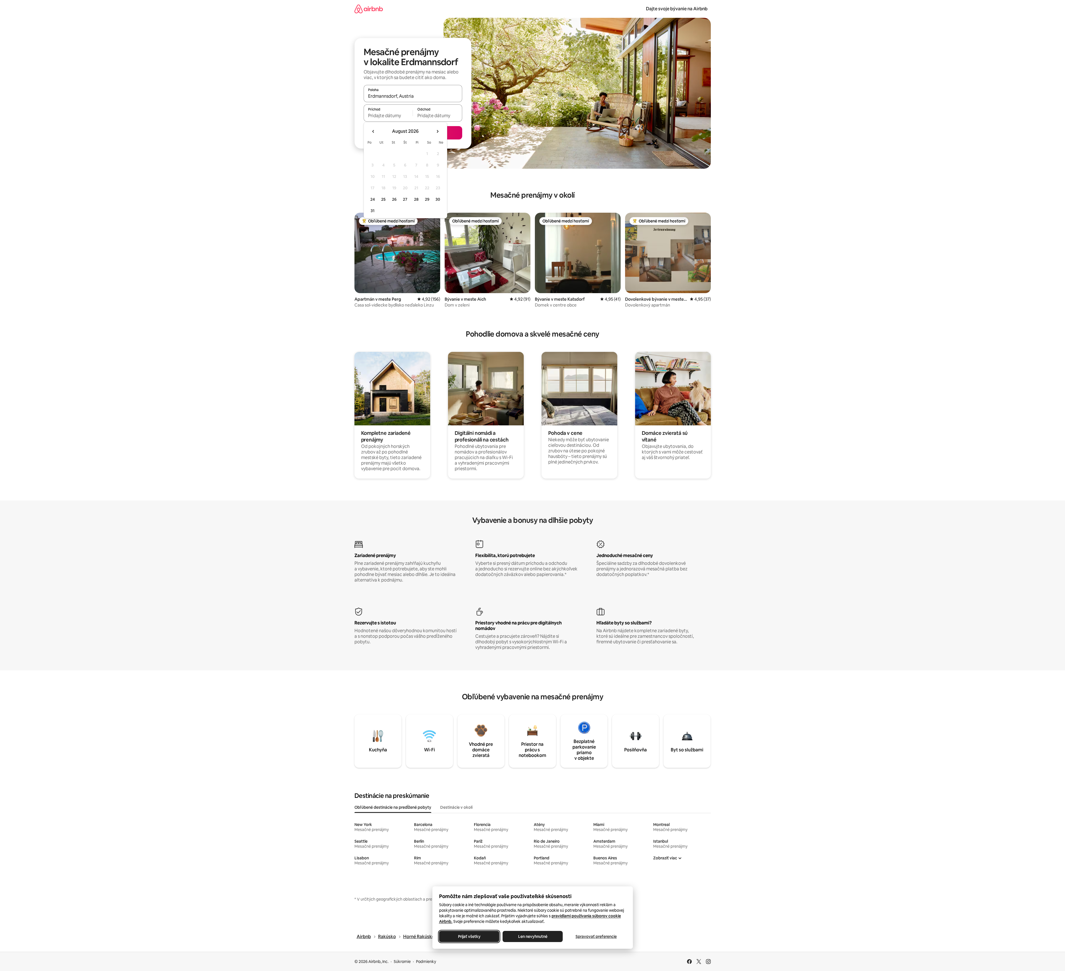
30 (437, 199)
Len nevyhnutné (532, 936)
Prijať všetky (469, 936)
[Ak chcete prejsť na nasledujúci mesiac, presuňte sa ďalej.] (437, 131)
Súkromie (402, 961)
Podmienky (426, 961)
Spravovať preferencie (596, 936)
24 (372, 199)
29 (427, 199)
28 (416, 199)
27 (405, 199)
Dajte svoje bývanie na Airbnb (676, 9)
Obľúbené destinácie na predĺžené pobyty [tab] (392, 807)
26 (394, 199)
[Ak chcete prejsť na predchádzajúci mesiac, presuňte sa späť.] (373, 131)
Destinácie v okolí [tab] (456, 807)
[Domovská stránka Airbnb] (368, 9)
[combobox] (413, 96)
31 (372, 210)
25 (383, 199)
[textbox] (388, 115)
